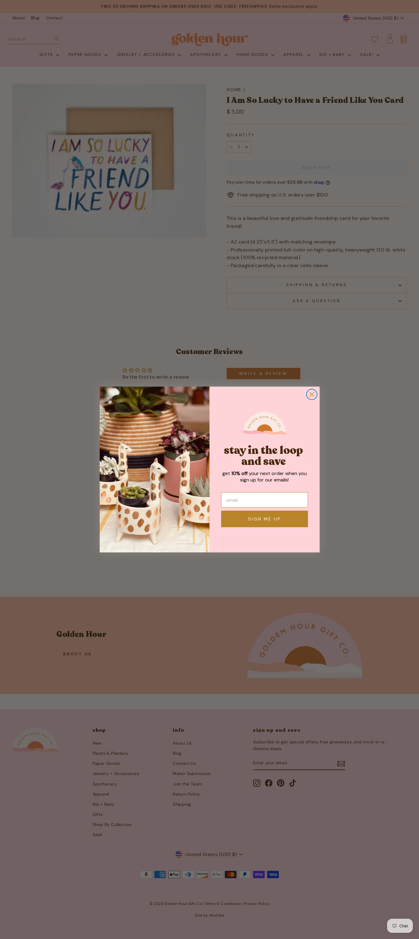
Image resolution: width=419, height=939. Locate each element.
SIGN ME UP (264, 519)
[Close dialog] (311, 394)
